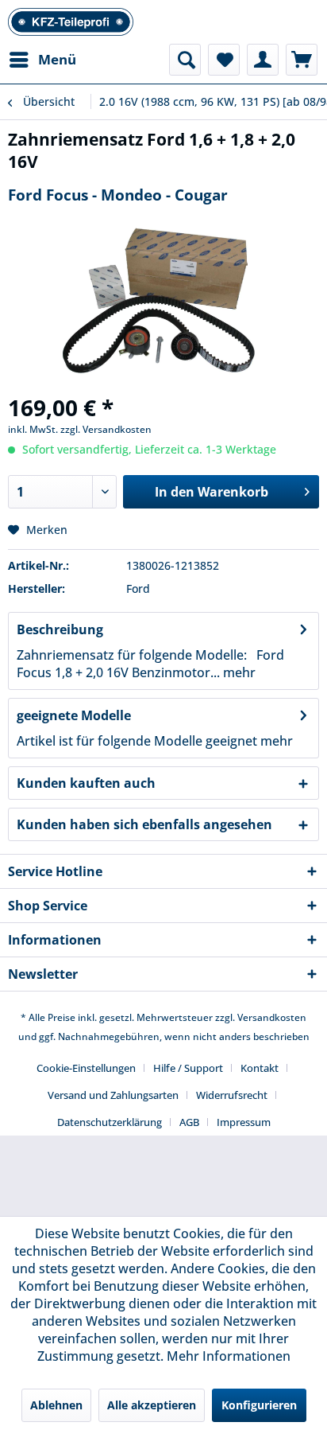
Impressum (244, 1122)
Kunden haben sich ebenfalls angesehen (144, 824)
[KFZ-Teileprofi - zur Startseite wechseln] (70, 22)
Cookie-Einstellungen (86, 1068)
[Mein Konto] (263, 60)
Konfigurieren (259, 1404)
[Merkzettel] (224, 60)
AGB (189, 1122)
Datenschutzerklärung (109, 1122)
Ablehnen (56, 1404)
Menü (57, 59)
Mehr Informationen (228, 1356)
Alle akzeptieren (151, 1404)
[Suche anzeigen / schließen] (185, 60)
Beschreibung (60, 629)
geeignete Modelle (74, 715)
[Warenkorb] (301, 60)
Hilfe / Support (188, 1068)
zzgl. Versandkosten (106, 429)
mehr (238, 672)
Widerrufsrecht (231, 1095)
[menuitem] (42, 60)
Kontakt (259, 1068)
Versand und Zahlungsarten (113, 1095)
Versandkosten (271, 1017)
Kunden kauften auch (86, 783)
